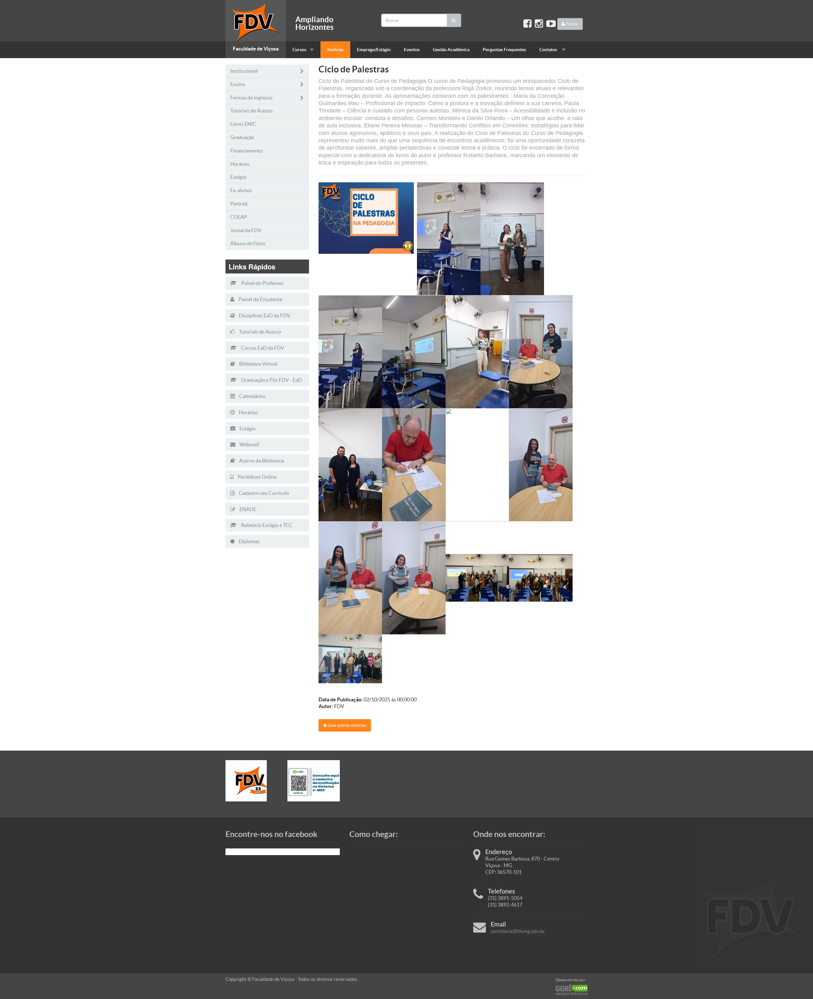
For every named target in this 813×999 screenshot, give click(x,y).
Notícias (335, 49)
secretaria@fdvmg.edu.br (518, 931)
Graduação (242, 137)
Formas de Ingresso (251, 97)
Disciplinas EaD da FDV (264, 315)
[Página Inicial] (255, 20)
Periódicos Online (257, 477)
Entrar (572, 23)
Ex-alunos (241, 190)
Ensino (237, 84)
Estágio (238, 177)
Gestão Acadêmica (451, 49)
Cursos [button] (299, 49)
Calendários (251, 396)
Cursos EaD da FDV (262, 348)
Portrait (239, 203)
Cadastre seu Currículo (263, 493)
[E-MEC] (313, 780)
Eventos (412, 49)
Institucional (244, 71)
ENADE (247, 509)
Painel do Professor (262, 283)
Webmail (249, 444)
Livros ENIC (243, 124)
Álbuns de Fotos (247, 243)
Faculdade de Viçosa (256, 48)
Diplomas (249, 541)
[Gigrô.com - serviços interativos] (572, 990)
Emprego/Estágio (374, 49)
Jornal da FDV (245, 230)
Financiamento (246, 150)
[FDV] (251, 780)
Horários (240, 164)
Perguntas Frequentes (504, 49)
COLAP (238, 217)
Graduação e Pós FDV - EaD (271, 380)
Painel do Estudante (260, 299)
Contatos (548, 49)
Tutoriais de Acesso (251, 110)
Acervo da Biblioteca (261, 460)
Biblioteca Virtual (257, 364)
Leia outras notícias (346, 725)
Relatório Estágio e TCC (266, 525)
